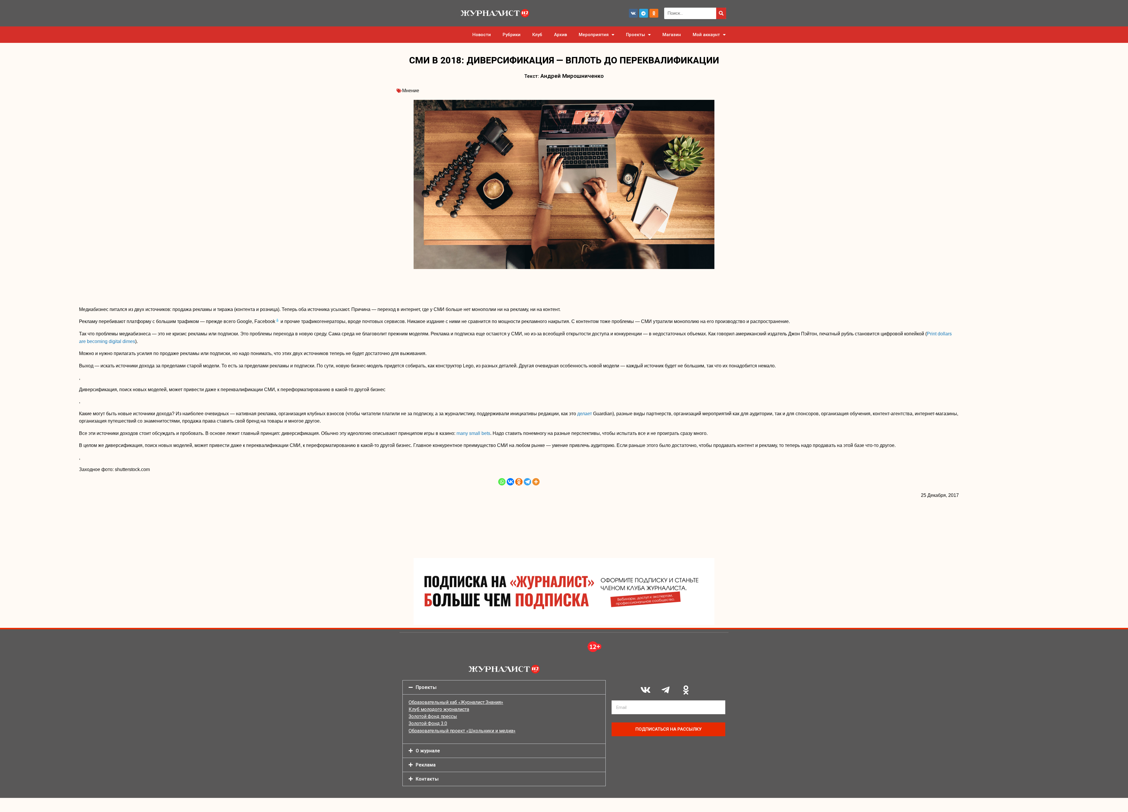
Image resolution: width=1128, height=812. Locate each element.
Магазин (671, 34)
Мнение (410, 90)
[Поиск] (721, 13)
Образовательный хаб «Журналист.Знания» (456, 702)
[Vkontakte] (510, 481)
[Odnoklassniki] (653, 13)
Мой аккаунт (706, 34)
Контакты (427, 779)
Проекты (635, 34)
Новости (481, 34)
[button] (504, 687)
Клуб (537, 34)
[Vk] (633, 13)
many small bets (473, 433)
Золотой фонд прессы (433, 716)
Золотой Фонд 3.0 (428, 723)
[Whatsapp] (502, 481)
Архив (560, 34)
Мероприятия (594, 34)
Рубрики (512, 34)
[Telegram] (643, 13)
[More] (536, 481)
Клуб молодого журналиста (439, 709)
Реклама (426, 765)
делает (584, 413)
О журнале (428, 751)
